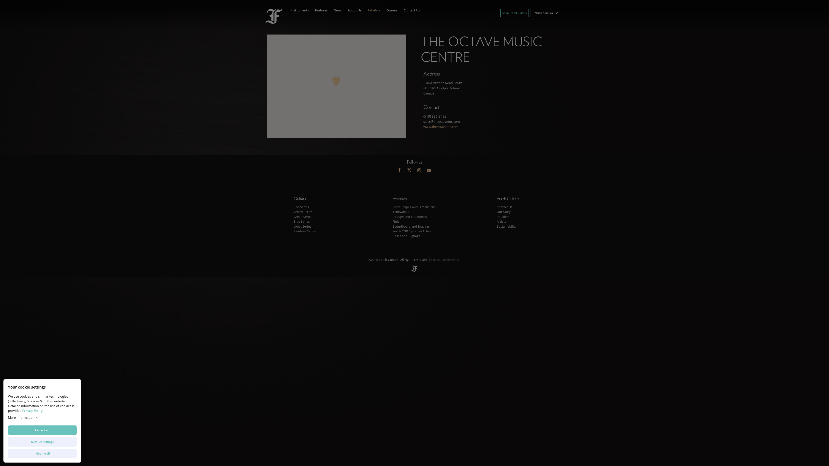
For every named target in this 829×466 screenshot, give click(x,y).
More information (21, 417)
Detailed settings (42, 442)
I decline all (42, 453)
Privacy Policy (32, 410)
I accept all (42, 430)
